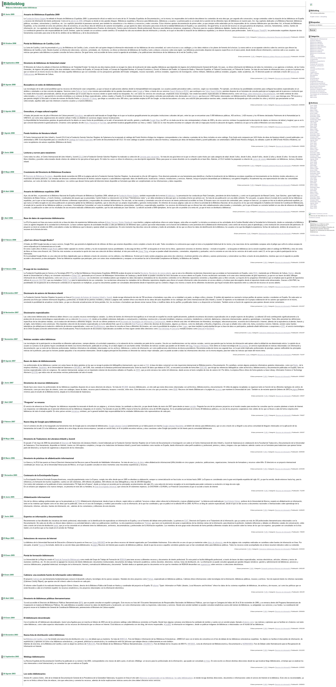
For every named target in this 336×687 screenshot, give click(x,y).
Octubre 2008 (314, 118)
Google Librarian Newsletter (173, 426)
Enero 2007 (313, 151)
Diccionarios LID (85, 319)
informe (156, 586)
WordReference (99, 326)
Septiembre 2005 (315, 176)
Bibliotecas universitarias (317, 53)
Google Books (52, 249)
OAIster (66, 278)
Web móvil (313, 95)
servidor (193, 406)
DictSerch (210, 329)
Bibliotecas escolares (268, 185)
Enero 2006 (313, 170)
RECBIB (125, 387)
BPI (80, 603)
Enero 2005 (313, 186)
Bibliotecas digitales (316, 42)
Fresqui (196, 346)
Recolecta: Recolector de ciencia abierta (155, 273)
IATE (283, 326)
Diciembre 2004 (315, 187)
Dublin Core (66, 280)
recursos (218, 389)
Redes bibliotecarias (316, 88)
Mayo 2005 (313, 181)
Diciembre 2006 (315, 153)
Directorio (65, 443)
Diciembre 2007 (315, 134)
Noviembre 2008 (315, 116)
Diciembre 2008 (315, 115)
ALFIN (77, 501)
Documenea (243, 346)
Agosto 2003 (314, 203)
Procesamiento (314, 78)
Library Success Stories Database (119, 222)
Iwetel (56, 526)
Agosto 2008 (314, 121)
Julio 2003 (313, 205)
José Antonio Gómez (232, 501)
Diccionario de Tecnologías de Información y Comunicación (142, 322)
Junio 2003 (313, 206)
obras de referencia (215, 542)
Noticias (312, 76)
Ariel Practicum (138, 324)
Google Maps (155, 120)
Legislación (313, 72)
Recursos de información (282, 37)
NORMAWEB (248, 644)
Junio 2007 (313, 143)
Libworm (194, 96)
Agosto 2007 (314, 140)
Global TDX (76, 275)
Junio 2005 (313, 179)
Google (140, 91)
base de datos (138, 462)
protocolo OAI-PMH (39, 280)
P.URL (247, 37)
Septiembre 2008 (315, 119)
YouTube (103, 123)
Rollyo (78, 91)
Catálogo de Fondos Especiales (81, 140)
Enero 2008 (313, 132)
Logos (185, 326)
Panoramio (94, 123)
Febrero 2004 (314, 194)
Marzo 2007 (313, 148)
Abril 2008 (313, 127)
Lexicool (175, 329)
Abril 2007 (313, 146)
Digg (190, 346)
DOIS (138, 370)
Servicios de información (317, 91)
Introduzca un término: (315, 25)
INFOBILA (78, 368)
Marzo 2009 (313, 110)
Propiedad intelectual (316, 81)
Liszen (272, 96)
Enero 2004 (313, 195)
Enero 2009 (313, 113)
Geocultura (78, 115)
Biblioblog (14, 3)
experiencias (205, 564)
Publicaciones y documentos (266, 37)
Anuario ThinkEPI (260, 31)
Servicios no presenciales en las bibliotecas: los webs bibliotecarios (166, 678)
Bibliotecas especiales (317, 45)
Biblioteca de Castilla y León (37, 639)
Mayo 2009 (313, 107)
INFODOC (191, 644)
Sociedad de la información (318, 92)
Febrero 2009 (314, 112)
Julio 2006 (313, 160)
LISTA (34, 372)
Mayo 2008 (313, 126)
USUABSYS (148, 644)
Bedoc (295, 365)
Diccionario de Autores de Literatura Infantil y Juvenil (92, 297)
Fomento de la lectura (316, 64)
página (295, 389)
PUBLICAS (91, 644)
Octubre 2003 (314, 200)
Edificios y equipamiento (317, 61)
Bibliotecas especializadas (318, 47)
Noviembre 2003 (315, 198)
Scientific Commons (78, 278)
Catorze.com (248, 622)
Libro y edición (314, 73)
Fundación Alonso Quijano (36, 19)
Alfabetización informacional (267, 233)
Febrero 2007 (314, 149)
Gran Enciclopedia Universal (105, 487)
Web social (313, 97)
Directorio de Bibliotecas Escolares (39, 176)
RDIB (175, 389)
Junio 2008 (313, 124)
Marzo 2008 (313, 129)
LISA (147, 365)
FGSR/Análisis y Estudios (318, 235)
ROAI (255, 273)
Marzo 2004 (313, 192)
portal (60, 48)
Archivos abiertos (315, 40)
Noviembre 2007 (315, 135)
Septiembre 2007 (315, 138)
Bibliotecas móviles (316, 48)
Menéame (205, 346)
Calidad (312, 56)
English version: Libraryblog (318, 16)
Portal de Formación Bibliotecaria (67, 560)
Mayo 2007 (313, 145)
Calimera (36, 579)
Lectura (312, 70)
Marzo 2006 (313, 167)
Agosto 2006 (314, 159)
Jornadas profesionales (317, 69)
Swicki (85, 91)
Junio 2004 (313, 189)
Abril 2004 (313, 190)
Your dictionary (164, 329)
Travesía (42, 545)
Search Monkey (176, 91)
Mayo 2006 (313, 164)
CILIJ (81, 157)
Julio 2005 (313, 178)
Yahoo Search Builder (213, 91)
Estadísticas (313, 62)
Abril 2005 (313, 182)
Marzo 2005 (313, 184)
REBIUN (123, 560)
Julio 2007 (313, 141)
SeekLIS (40, 96)
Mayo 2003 (313, 208)
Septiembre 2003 (315, 201)
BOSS (186, 91)
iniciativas (75, 411)
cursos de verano (259, 159)
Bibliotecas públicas (269, 56)
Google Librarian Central (118, 426)
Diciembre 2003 (315, 197)
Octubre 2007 (314, 137)
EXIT (186, 521)
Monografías (314, 75)
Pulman (150, 579)
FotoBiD (168, 624)
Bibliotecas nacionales (317, 50)
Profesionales (314, 80)
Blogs (312, 54)
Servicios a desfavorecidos (318, 89)
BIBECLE (123, 639)
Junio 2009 (313, 105)
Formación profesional (268, 165)
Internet (312, 67)
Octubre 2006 (314, 156)
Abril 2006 (313, 165)
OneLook (201, 329)
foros (87, 639)
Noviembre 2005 (315, 173)
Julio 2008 (313, 123)
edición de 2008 (76, 21)
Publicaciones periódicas (317, 83)
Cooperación (314, 59)
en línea (207, 661)
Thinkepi (148, 523)
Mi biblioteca (170, 196)
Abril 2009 (313, 108)
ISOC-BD (203, 368)
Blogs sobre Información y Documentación (259, 94)
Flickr (86, 123)
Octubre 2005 (314, 175)
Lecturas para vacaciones (149, 157)
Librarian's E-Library (89, 98)
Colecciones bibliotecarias (267, 332)
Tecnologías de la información (282, 354)
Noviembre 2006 (315, 154)
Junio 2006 (313, 162)
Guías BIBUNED (98, 542)
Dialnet (291, 273)
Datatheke (43, 368)
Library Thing (143, 251)
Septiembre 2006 (315, 157)
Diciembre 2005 (315, 171)
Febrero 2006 (314, 168)
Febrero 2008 (314, 130)
